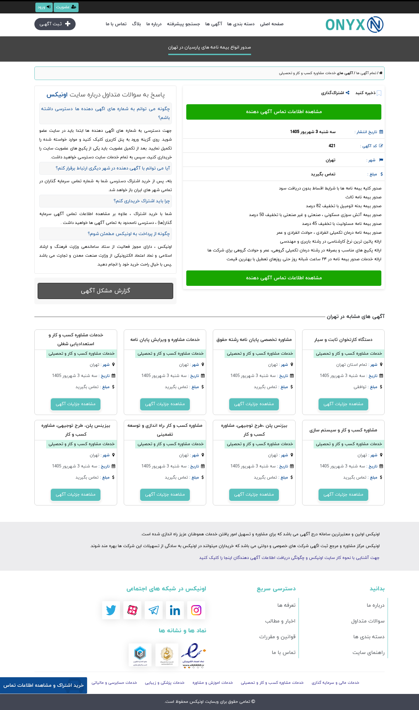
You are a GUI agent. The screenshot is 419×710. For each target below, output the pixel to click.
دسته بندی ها (241, 24)
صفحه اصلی (271, 24)
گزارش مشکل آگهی (105, 291)
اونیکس (196, 702)
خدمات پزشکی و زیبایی (165, 682)
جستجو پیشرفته (183, 24)
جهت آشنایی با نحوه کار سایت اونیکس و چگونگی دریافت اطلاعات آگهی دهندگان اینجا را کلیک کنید (289, 558)
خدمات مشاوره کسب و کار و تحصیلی (307, 73)
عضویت (63, 7)
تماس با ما (116, 24)
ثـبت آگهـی (51, 24)
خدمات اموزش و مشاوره (212, 682)
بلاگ (136, 24)
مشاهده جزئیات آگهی (343, 404)
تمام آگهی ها (365, 73)
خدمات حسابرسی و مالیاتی (114, 682)
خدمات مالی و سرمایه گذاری (335, 682)
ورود (41, 7)
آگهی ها (213, 24)
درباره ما (154, 24)
